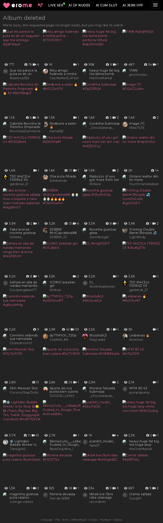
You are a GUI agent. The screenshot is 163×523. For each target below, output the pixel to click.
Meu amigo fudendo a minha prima (63, 72)
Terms (65, 519)
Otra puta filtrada (63, 176)
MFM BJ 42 (138, 388)
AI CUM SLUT (106, 5)
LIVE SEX (55, 5)
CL (91, 282)
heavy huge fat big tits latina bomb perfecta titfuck (104, 72)
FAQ (57, 519)
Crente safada (140, 494)
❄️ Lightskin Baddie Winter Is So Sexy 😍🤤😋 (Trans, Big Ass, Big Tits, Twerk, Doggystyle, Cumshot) (25, 443)
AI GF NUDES (79, 5)
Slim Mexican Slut (24, 388)
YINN (133, 70)
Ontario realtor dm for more (144, 178)
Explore (118, 519)
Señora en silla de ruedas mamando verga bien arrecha (24, 284)
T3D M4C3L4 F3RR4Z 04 (20, 178)
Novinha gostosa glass (102, 231)
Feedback (105, 519)
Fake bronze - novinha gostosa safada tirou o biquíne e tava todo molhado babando (25, 231)
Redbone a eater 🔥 (63, 125)
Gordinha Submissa (104, 123)
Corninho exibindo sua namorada (24, 337)
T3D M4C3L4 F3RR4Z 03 (139, 284)
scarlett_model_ (102, 441)
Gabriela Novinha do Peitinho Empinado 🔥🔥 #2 (26, 125)
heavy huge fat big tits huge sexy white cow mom (144, 443)
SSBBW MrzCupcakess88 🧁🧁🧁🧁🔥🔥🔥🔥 (64, 231)
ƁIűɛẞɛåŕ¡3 (98, 335)
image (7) (137, 123)
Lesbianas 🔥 (139, 335)
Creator (93, 519)
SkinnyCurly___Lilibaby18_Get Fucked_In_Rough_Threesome (74, 443)
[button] (40, 5)
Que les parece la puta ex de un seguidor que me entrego (23, 72)
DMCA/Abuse (79, 519)
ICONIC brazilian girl (62, 284)
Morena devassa (62, 494)
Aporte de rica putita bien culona (64, 390)
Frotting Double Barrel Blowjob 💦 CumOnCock (143, 231)
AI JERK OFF (133, 5)
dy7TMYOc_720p (63, 335)
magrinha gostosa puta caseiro (24, 495)
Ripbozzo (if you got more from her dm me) (104, 178)
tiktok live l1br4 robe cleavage (101, 495)
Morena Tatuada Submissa (102, 390)
